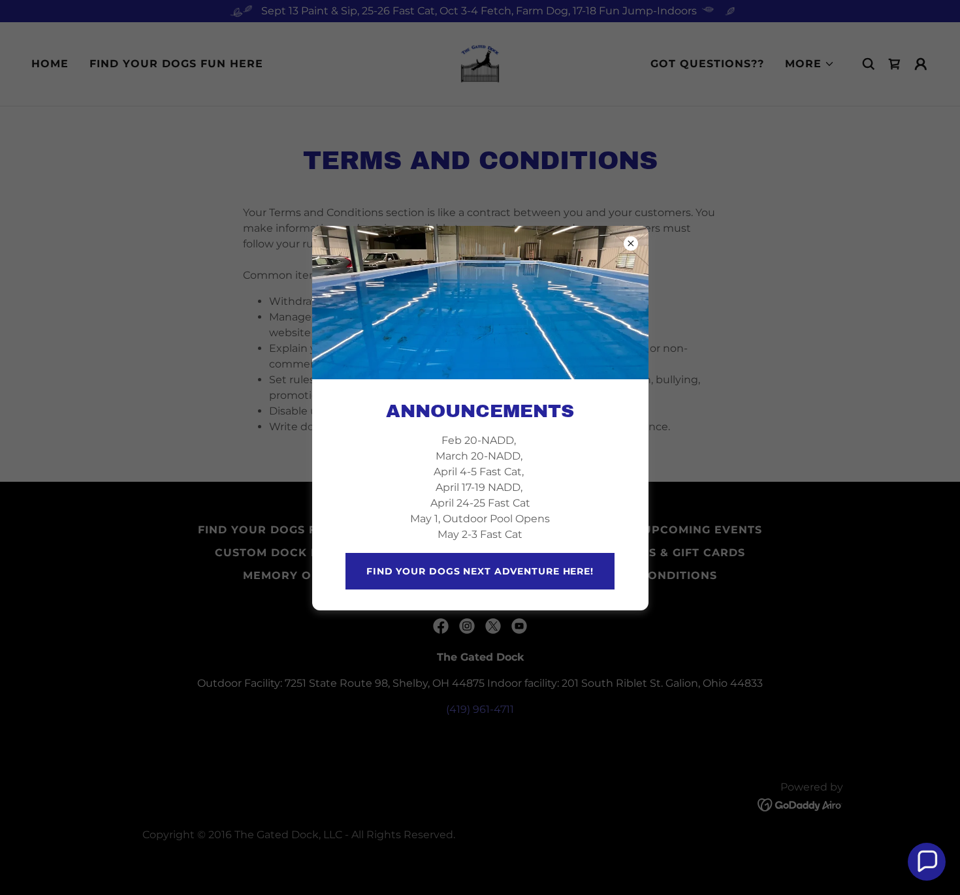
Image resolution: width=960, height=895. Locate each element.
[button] (927, 862)
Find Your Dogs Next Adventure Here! (480, 571)
